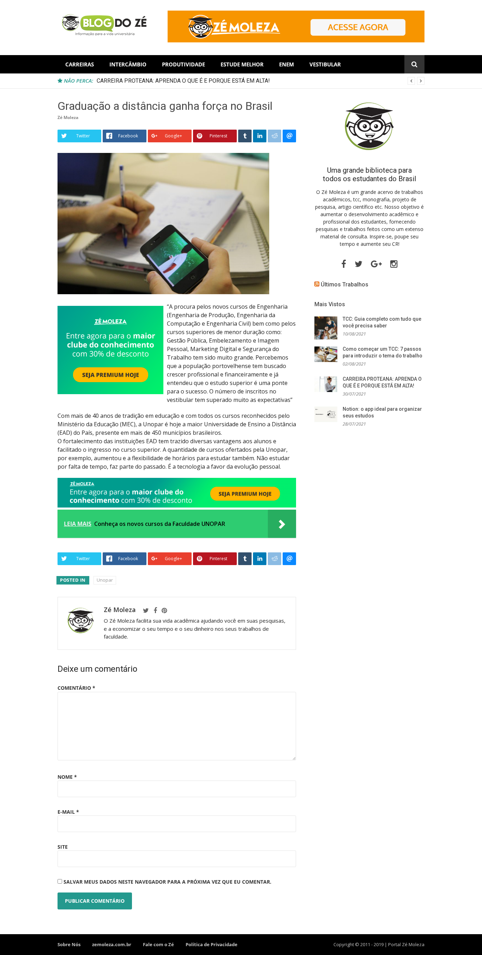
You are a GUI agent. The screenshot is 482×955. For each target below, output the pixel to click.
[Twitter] (146, 610)
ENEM (286, 64)
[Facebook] (155, 610)
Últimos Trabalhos (344, 284)
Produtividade (183, 64)
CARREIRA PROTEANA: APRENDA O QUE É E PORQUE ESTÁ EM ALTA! (183, 80)
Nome (67, 776)
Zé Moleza (68, 117)
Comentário (76, 687)
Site (63, 846)
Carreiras (79, 64)
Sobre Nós (69, 944)
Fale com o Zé (158, 944)
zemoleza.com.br (111, 944)
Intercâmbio (127, 64)
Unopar (105, 580)
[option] (260, 81)
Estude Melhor (242, 64)
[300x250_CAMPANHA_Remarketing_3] (110, 392)
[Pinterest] (164, 610)
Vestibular (325, 64)
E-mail (68, 811)
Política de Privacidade (211, 944)
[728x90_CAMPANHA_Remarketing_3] (177, 505)
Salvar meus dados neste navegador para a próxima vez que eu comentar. (167, 881)
